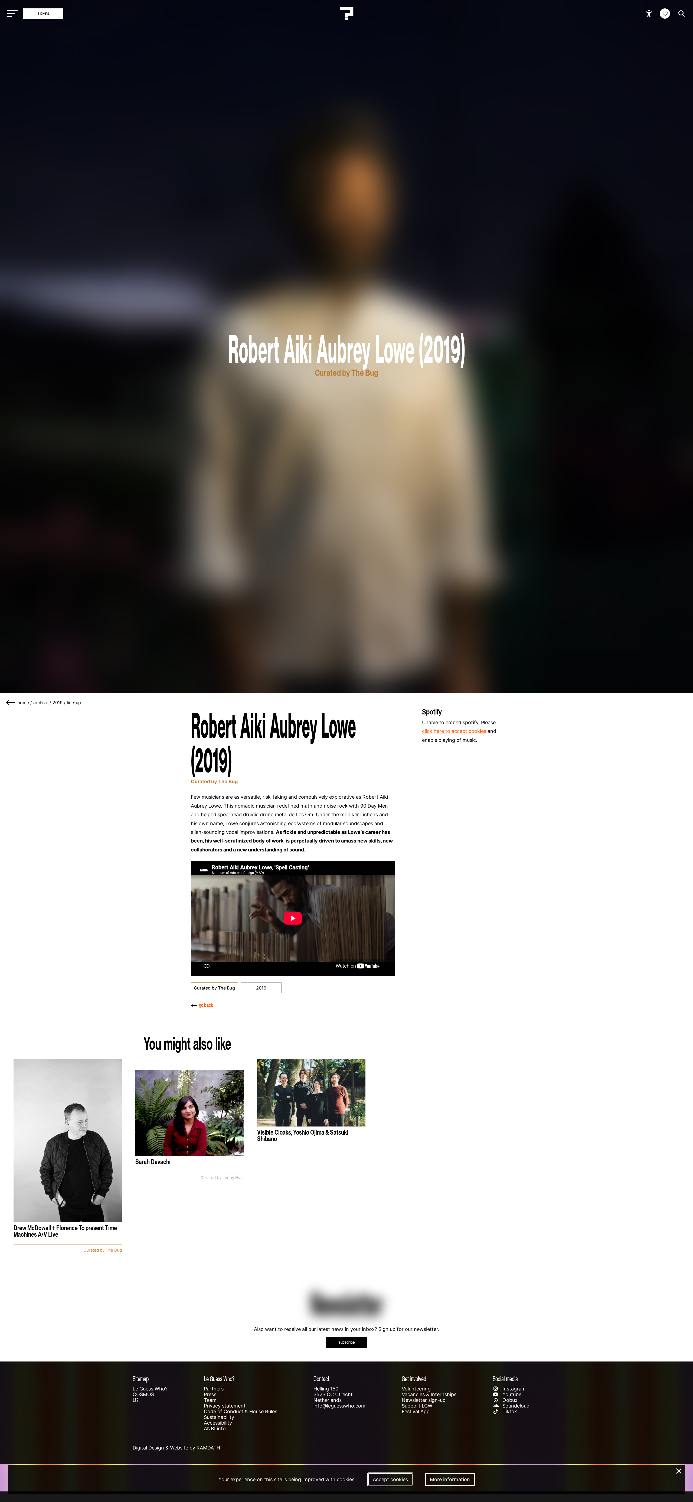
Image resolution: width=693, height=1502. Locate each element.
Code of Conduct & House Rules (240, 1411)
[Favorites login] (664, 13)
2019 (58, 702)
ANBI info (215, 1428)
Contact (321, 1378)
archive (40, 702)
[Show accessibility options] (649, 13)
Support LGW (417, 1406)
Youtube (511, 1394)
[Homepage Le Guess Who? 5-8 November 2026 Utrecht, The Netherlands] (346, 13)
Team (210, 1400)
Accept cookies (390, 1479)
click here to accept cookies (454, 731)
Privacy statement (225, 1406)
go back (206, 1005)
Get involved (414, 1378)
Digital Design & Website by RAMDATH (176, 1448)
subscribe (347, 1342)
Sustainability (219, 1417)
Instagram (513, 1389)
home (23, 702)
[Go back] (11, 702)
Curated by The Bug (214, 988)
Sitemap (141, 1378)
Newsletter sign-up (424, 1400)
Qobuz (509, 1400)
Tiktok (509, 1411)
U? (136, 1400)
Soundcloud (515, 1406)
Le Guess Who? (150, 1389)
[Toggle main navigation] (11, 14)
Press (210, 1394)
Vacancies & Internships (429, 1394)
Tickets (43, 13)
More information (450, 1479)
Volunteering (416, 1389)
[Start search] (680, 13)
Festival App (416, 1411)
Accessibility (218, 1423)
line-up (74, 702)
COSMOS (143, 1394)
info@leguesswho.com (339, 1406)
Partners (214, 1389)
